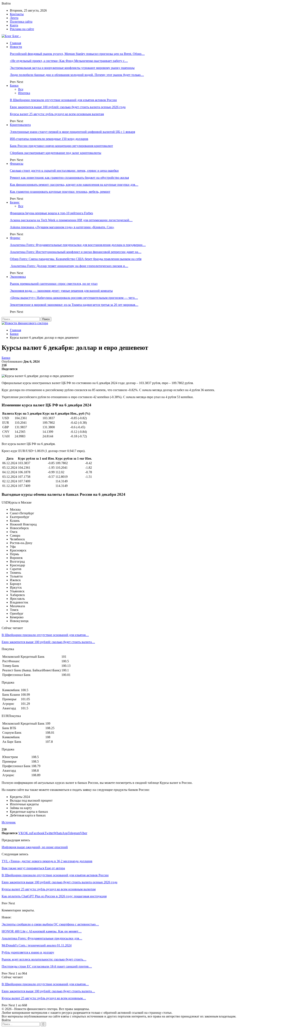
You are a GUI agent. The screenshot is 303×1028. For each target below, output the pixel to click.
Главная (15, 43)
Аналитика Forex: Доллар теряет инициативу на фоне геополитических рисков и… (69, 266)
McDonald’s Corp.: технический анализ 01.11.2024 (37, 945)
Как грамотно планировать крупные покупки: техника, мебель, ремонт (60, 191)
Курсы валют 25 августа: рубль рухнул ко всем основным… (44, 998)
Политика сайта (21, 21)
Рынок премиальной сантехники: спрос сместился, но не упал (53, 283)
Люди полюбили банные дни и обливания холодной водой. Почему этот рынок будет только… (77, 75)
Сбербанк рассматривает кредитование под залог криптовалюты (55, 153)
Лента (14, 18)
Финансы (16, 163)
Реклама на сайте (22, 29)
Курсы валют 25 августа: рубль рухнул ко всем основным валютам (57, 114)
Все (20, 89)
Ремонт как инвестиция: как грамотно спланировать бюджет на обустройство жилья (69, 177)
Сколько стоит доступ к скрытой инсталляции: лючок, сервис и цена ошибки (64, 170)
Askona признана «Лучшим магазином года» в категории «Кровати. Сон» (62, 227)
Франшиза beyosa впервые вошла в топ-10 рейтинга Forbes (51, 213)
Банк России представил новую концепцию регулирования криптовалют (61, 146)
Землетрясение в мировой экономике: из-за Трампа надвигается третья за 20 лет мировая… (74, 304)
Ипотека (24, 93)
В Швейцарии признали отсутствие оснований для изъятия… (45, 635)
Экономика (18, 276)
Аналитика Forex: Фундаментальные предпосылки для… (42, 938)
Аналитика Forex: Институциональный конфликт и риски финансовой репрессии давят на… (75, 252)
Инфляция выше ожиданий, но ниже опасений (35, 847)
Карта (14, 25)
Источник (9, 822)
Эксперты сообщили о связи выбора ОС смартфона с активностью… (50, 924)
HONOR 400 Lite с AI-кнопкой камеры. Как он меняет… (42, 931)
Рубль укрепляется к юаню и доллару (28, 952)
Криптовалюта (20, 125)
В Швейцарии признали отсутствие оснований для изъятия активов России (63, 100)
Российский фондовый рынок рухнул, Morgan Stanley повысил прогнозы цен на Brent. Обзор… (77, 54)
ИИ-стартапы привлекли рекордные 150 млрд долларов (49, 139)
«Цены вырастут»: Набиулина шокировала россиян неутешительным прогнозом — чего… (74, 297)
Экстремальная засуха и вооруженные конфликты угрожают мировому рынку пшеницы (72, 68)
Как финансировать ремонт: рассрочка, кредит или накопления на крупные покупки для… (74, 184)
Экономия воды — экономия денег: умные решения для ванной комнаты (61, 290)
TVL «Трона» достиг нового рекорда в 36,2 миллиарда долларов (47, 861)
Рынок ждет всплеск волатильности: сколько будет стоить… (44, 959)
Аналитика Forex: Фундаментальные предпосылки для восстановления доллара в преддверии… (78, 245)
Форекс (15, 238)
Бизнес (15, 202)
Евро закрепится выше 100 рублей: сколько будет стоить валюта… (48, 642)
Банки (14, 85)
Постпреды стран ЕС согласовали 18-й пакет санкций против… (47, 966)
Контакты (17, 14)
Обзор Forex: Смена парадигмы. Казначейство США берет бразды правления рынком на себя (75, 259)
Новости (16, 47)
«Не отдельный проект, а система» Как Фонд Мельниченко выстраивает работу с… (69, 61)
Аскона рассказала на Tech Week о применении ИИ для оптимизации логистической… (71, 220)
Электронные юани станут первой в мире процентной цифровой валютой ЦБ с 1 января (72, 132)
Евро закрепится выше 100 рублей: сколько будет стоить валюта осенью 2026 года (68, 107)
